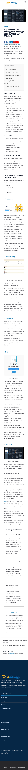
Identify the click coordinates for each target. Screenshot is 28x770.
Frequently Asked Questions (13, 86)
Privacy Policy (4, 697)
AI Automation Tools (5, 736)
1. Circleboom (8, 78)
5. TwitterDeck (8, 84)
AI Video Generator (5, 733)
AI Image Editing (4, 726)
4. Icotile (7, 83)
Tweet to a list (11, 71)
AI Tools (3, 718)
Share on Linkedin (11, 42)
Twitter (5, 26)
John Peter (13, 38)
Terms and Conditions (6, 708)
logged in (11, 653)
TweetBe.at (9, 318)
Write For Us (4, 701)
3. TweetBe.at (8, 81)
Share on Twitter (8, 42)
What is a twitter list (12, 69)
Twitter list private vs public (13, 72)
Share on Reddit (17, 42)
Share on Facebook (5, 42)
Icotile (7, 352)
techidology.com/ (8, 632)
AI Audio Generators (5, 722)
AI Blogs (3, 740)
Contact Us (3, 704)
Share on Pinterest (14, 42)
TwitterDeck (9, 444)
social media (18, 44)
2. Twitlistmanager (9, 80)
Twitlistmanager (10, 257)
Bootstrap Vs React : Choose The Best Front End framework (15, 641)
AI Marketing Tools (5, 729)
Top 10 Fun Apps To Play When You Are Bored (13, 645)
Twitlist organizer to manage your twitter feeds (13, 76)
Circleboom (9, 199)
